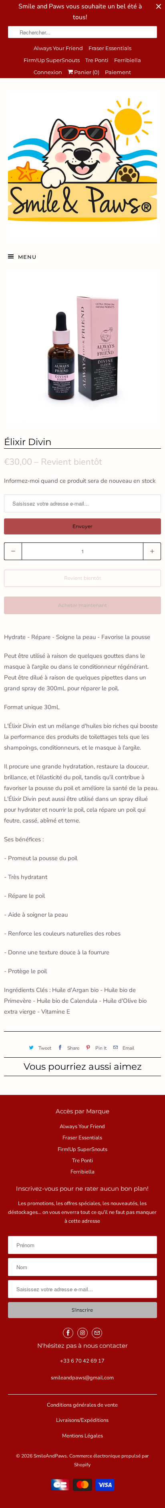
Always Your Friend (58, 48)
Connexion (48, 72)
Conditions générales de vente (82, 1405)
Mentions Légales (82, 1435)
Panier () (86, 72)
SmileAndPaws (50, 1456)
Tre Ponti (97, 60)
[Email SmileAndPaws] (97, 1333)
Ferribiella (127, 60)
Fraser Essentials (110, 48)
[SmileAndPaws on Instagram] (82, 1333)
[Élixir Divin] (82, 347)
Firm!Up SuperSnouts (52, 60)
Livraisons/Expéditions (82, 1420)
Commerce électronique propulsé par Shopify (109, 1460)
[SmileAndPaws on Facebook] (68, 1333)
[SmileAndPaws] (82, 164)
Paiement (118, 72)
